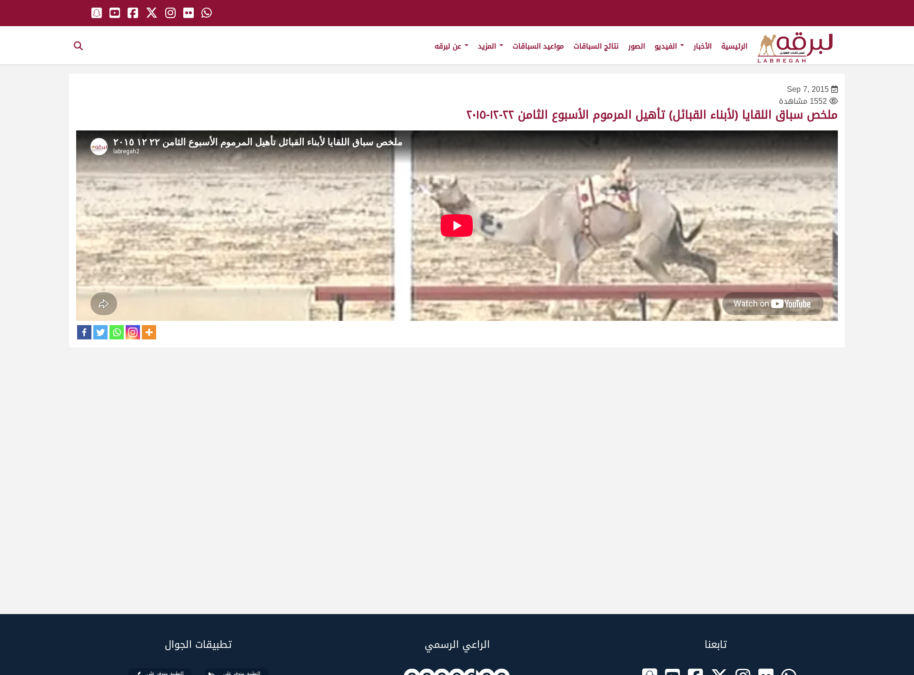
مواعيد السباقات (538, 46)
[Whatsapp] (116, 332)
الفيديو (667, 46)
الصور (636, 46)
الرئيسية (734, 46)
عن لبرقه (449, 46)
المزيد (488, 46)
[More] (149, 332)
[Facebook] (84, 332)
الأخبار (703, 46)
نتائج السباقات (596, 46)
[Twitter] (100, 332)
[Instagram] (133, 332)
